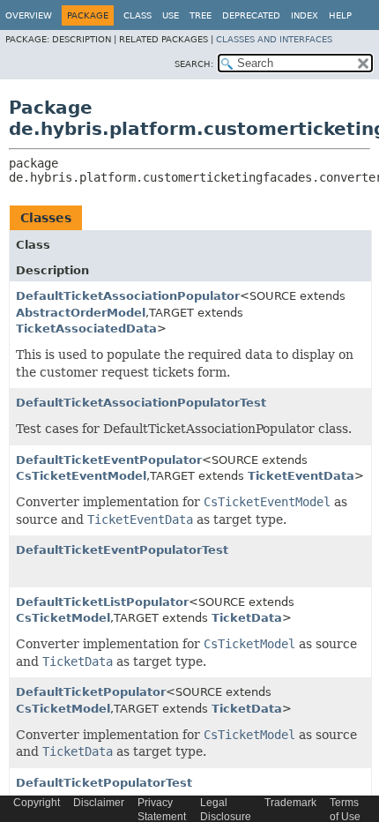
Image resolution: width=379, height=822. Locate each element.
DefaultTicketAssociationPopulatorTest (141, 402)
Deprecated (251, 15)
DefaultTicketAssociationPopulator (128, 296)
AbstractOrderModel (80, 312)
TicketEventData (301, 475)
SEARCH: (194, 64)
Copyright (36, 802)
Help (340, 15)
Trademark (290, 802)
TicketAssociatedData (86, 328)
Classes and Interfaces (274, 39)
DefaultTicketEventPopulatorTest (122, 550)
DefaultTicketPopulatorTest (104, 782)
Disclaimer (98, 802)
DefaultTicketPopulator (91, 692)
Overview (28, 15)
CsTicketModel (63, 617)
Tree (201, 15)
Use (170, 15)
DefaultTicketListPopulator (102, 602)
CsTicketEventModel (81, 475)
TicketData (247, 617)
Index (304, 15)
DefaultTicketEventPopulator (109, 460)
